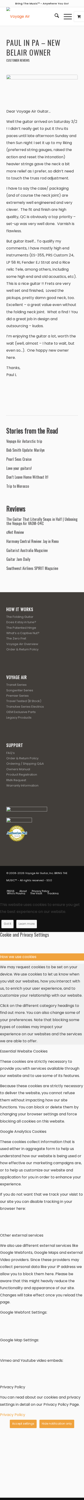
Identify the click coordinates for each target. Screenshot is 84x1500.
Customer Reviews (18, 60)
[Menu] (65, 16)
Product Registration (21, 774)
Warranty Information (22, 785)
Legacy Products (19, 717)
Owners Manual (18, 769)
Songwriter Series (19, 690)
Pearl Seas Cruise (19, 459)
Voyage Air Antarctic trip (24, 441)
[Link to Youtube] (60, 886)
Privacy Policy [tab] (12, 1387)
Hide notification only (57, 1424)
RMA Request (16, 780)
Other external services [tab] (21, 1235)
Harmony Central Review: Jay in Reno (32, 541)
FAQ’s (10, 753)
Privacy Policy (12, 1414)
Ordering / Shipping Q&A (25, 763)
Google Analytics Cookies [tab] (23, 1131)
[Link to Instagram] (67, 886)
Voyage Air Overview (22, 644)
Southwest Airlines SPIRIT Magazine (32, 568)
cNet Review (15, 532)
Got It (7, 924)
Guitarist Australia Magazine (27, 550)
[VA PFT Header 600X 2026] (34, 16)
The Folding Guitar (19, 617)
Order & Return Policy (22, 649)
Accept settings (23, 1424)
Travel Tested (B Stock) (23, 701)
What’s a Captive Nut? (22, 633)
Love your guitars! (19, 468)
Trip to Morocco (17, 486)
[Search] (54, 16)
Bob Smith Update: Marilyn (25, 450)
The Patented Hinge (21, 628)
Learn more (27, 924)
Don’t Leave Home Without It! (27, 477)
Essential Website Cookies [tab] (24, 1051)
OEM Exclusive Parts (21, 712)
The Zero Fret (16, 638)
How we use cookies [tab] (18, 956)
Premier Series (17, 695)
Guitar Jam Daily (18, 559)
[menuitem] (54, 16)
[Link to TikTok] (74, 886)
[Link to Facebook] (53, 886)
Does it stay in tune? (21, 622)
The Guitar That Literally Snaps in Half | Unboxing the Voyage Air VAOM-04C (41, 521)
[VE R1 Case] (42, 89)
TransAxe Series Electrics (25, 706)
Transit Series (16, 685)
